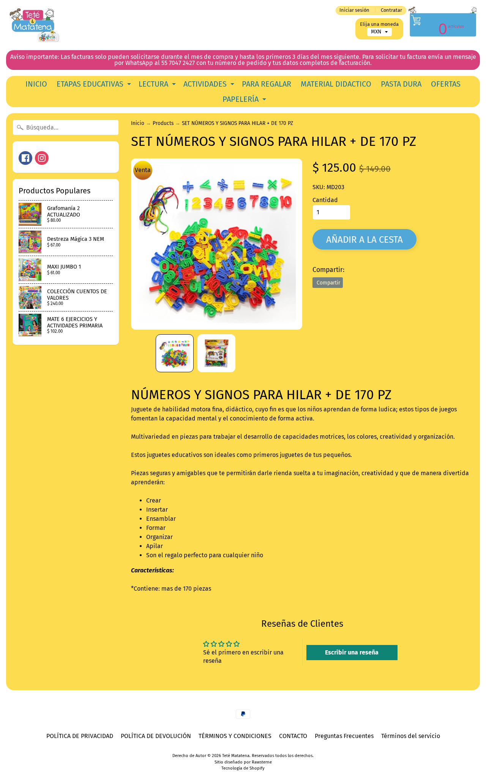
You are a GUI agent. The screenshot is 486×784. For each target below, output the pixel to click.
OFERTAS (446, 84)
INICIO (36, 84)
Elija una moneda (379, 24)
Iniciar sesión (354, 10)
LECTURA (158, 85)
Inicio (137, 123)
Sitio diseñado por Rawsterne (243, 762)
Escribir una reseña (352, 652)
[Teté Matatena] (34, 25)
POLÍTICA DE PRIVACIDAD (79, 736)
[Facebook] (25, 158)
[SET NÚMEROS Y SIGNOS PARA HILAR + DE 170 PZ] (175, 353)
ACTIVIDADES (209, 85)
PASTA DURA (401, 84)
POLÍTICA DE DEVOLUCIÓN (156, 736)
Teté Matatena (235, 755)
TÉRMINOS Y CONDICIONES (235, 736)
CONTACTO (293, 736)
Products (163, 123)
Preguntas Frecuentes (344, 736)
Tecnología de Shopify (243, 768)
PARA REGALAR (266, 84)
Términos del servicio (410, 736)
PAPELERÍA (245, 101)
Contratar (391, 10)
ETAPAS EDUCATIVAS (95, 85)
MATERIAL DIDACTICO (336, 84)
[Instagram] (42, 158)
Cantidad (325, 200)
